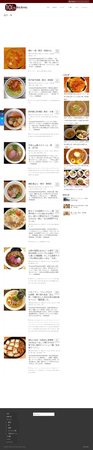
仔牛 (39, 71)
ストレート (38, 168)
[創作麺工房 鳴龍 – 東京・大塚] (15, 119)
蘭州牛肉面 (56, 100)
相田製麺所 (53, 280)
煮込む (45, 328)
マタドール (48, 168)
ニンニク (50, 322)
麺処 (55, 331)
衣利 (48, 71)
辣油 (57, 370)
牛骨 (42, 100)
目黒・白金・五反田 (35, 304)
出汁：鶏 (40, 116)
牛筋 (48, 328)
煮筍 (43, 328)
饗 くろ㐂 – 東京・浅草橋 (78, 212)
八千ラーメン (48, 368)
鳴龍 (47, 136)
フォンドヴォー (32, 71)
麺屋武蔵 (37, 174)
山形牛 (35, 280)
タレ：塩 (44, 53)
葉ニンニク (48, 100)
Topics (39, 53)
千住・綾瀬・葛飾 (35, 152)
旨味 (42, 280)
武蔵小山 (45, 71)
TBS (30, 320)
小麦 (54, 134)
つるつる (31, 368)
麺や (51, 71)
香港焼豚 (44, 136)
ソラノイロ (43, 168)
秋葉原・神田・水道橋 (33, 85)
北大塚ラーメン (55, 368)
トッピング (46, 322)
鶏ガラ (49, 331)
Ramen (36, 53)
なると (41, 278)
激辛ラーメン (43, 370)
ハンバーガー (55, 322)
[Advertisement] (46, 33)
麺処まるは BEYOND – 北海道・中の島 (79, 206)
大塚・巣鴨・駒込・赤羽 (48, 116)
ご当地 (38, 278)
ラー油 (35, 100)
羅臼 (55, 172)
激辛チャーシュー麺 (36, 370)
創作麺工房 (44, 134)
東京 (49, 241)
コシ (48, 278)
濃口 (57, 134)
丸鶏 (40, 134)
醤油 (36, 136)
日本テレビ (46, 326)
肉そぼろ (51, 370)
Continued (38, 66)
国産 (52, 134)
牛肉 (40, 100)
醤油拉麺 (39, 136)
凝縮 (49, 324)
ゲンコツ (45, 278)
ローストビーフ (54, 168)
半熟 (51, 324)
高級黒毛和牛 (43, 283)
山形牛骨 (39, 280)
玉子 (51, 328)
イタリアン (42, 320)
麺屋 (57, 331)
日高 (50, 170)
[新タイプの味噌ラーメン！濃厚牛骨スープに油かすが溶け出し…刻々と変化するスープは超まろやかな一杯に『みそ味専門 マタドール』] (15, 218)
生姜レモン (54, 328)
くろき (30, 168)
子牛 (31, 326)
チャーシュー (40, 322)
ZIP (32, 320)
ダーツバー (35, 322)
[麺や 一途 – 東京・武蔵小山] (15, 58)
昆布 (52, 326)
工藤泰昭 (36, 326)
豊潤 (40, 331)
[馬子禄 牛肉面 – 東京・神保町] (15, 87)
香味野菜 (30, 174)
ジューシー (55, 320)
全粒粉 (34, 170)
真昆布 (49, 172)
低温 (47, 324)
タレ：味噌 (40, 224)
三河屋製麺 (42, 241)
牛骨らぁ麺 (39, 172)
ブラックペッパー (35, 324)
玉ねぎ (43, 172)
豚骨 (54, 370)
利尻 (37, 170)
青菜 (39, 283)
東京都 (52, 53)
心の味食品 (41, 326)
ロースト (41, 324)
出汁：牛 (48, 53)
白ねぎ (46, 172)
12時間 (30, 278)
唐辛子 (54, 324)
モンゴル (44, 368)
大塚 (31, 370)
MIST (30, 134)
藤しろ (29, 331)
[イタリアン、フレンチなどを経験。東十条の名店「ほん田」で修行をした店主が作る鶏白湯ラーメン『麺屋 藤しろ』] (15, 299)
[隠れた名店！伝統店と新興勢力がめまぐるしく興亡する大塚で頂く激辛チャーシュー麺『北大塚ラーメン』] (15, 347)
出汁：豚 (50, 350)
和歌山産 (48, 134)
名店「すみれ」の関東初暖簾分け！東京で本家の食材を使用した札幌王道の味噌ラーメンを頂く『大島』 (76, 120)
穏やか (57, 280)
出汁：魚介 (35, 116)
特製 (31, 136)
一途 (37, 71)
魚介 (33, 174)
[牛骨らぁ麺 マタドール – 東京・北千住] (15, 153)
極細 (45, 280)
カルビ (34, 168)
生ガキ (33, 136)
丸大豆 (37, 134)
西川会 (33, 331)
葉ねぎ (57, 172)
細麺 (45, 100)
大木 (29, 280)
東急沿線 (30, 55)
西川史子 (37, 331)
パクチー (31, 100)
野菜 (45, 331)
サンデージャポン (48, 320)
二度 (44, 324)
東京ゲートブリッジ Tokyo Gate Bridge (79, 199)
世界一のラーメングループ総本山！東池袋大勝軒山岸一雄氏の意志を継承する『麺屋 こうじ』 (76, 144)
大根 (38, 100)
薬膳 (52, 100)
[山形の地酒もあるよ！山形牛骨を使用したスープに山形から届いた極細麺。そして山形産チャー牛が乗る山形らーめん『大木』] (15, 258)
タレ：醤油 (44, 114)
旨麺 (42, 71)
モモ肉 (54, 278)
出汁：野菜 (53, 150)
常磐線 (47, 170)
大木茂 (32, 280)
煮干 (47, 280)
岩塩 (45, 170)
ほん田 (38, 320)
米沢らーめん (31, 283)
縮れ (35, 283)
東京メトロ (54, 170)
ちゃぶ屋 (34, 134)
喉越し (58, 278)
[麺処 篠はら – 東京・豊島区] (15, 191)
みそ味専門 (31, 241)
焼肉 (40, 328)
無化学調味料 (36, 328)
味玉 (42, 170)
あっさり (34, 278)
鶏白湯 (52, 331)
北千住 (39, 170)
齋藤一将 (50, 136)
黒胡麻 (33, 372)
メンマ (51, 278)
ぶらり (35, 320)
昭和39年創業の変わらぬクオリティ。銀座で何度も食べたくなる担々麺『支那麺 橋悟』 (76, 96)
